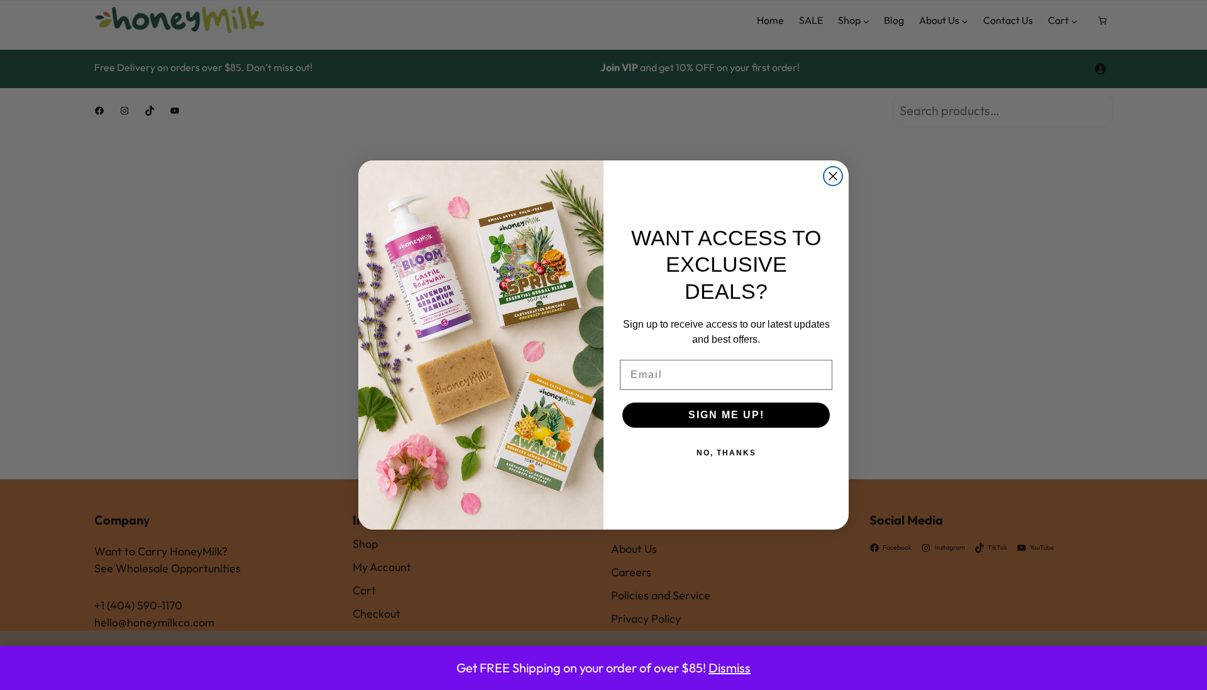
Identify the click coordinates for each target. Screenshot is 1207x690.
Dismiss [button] (729, 668)
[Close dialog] (833, 176)
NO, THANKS (726, 452)
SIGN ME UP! (726, 414)
